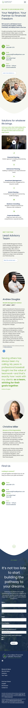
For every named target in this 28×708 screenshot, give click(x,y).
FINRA (20, 694)
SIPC (22, 694)
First (3, 608)
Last (3, 613)
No (3, 639)
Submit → (14, 643)
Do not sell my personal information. (17, 702)
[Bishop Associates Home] (13, 656)
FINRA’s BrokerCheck (8, 347)
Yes (3, 637)
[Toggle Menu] (25, 2)
